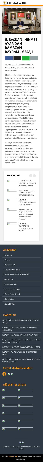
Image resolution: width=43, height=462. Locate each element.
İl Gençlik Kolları (9, 304)
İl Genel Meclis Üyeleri (12, 294)
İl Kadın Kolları (9, 299)
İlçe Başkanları (8, 279)
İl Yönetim (7, 260)
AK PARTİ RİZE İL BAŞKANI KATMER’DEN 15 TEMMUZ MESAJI (27, 183)
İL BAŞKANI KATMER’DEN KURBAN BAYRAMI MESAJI (27, 202)
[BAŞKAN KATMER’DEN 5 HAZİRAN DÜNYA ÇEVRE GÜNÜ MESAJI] (12, 193)
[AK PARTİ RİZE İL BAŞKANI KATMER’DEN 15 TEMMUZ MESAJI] (12, 183)
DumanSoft (12, 457)
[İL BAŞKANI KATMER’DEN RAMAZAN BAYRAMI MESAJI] (12, 226)
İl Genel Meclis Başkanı (12, 289)
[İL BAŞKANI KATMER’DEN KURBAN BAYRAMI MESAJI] (12, 202)
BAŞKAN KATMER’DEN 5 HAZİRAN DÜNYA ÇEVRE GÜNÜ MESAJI (27, 192)
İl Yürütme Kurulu (10, 265)
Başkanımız (8, 255)
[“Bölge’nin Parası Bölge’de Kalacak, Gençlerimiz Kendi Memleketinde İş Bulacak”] (12, 212)
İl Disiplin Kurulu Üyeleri (12, 270)
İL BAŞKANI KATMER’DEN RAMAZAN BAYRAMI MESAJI (21, 347)
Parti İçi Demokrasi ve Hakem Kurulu (16, 274)
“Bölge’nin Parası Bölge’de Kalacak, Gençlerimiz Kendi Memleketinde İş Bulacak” (26, 214)
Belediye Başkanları (10, 284)
